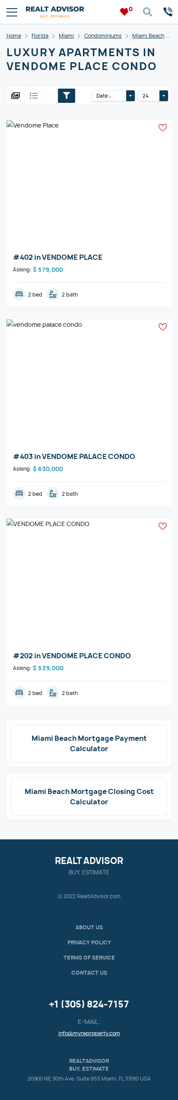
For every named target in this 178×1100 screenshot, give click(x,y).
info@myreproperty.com (89, 1033)
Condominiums (103, 35)
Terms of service (89, 957)
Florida (40, 35)
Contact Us (89, 972)
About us (89, 927)
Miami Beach (148, 35)
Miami (66, 35)
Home (13, 35)
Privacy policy (89, 942)
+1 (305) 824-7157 (89, 1004)
